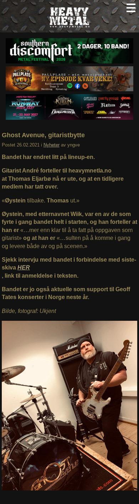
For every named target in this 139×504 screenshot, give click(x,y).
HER (23, 267)
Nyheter (51, 145)
